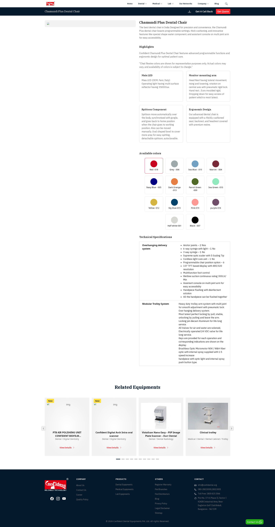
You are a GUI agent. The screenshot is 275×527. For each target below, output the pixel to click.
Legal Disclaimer (162, 508)
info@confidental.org (207, 485)
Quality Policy (82, 499)
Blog (157, 498)
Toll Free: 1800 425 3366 (209, 493)
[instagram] (58, 499)
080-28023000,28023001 (209, 489)
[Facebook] (52, 499)
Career (79, 494)
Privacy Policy (161, 503)
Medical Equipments (124, 489)
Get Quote (223, 11)
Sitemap (158, 513)
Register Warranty (163, 484)
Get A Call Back (204, 11)
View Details (65, 447)
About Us (80, 485)
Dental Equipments (124, 484)
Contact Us (81, 490)
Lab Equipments (123, 494)
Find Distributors (162, 494)
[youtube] (64, 499)
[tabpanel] (90, 23)
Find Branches (161, 489)
